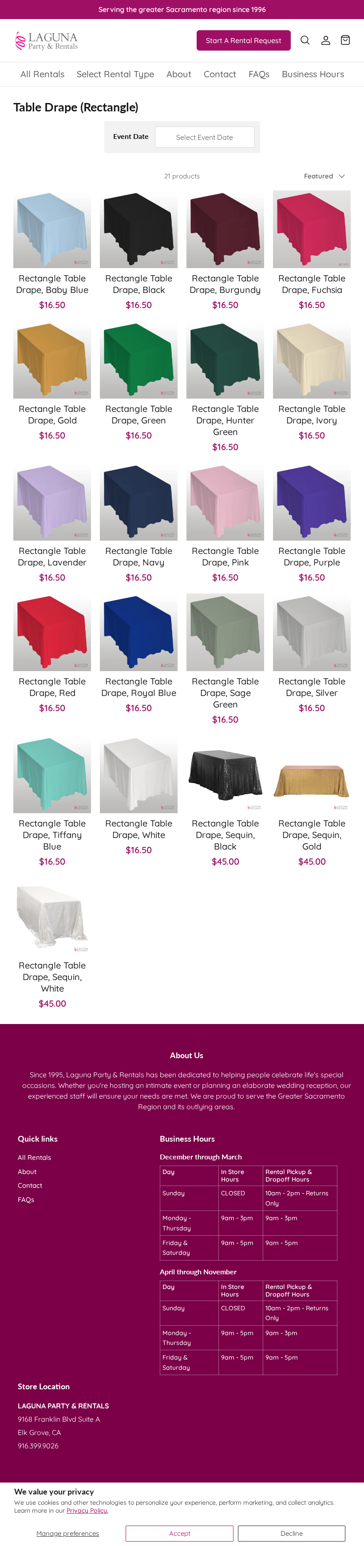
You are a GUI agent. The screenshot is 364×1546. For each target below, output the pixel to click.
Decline (292, 1533)
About (178, 73)
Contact (220, 73)
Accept (179, 1533)
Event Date (131, 136)
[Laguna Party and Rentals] (46, 40)
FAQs (259, 73)
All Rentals (42, 73)
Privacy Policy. (87, 1510)
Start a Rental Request (243, 40)
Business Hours (313, 73)
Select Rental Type (115, 73)
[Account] (324, 40)
